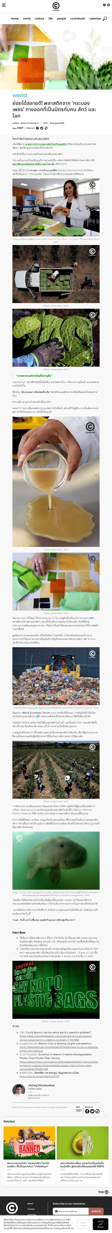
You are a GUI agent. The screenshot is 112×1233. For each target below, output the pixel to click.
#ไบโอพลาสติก (61, 1107)
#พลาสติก (37, 1107)
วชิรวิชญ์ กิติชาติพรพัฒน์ (29, 123)
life (51, 18)
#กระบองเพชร (27, 1107)
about (30, 1203)
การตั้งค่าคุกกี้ (83, 1224)
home (15, 18)
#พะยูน (45, 1107)
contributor (77, 18)
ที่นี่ (72, 1228)
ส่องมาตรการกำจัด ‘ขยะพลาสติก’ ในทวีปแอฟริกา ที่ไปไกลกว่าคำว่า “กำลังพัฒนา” (28, 1165)
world (26, 18)
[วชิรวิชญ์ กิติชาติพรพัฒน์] (18, 1090)
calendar (95, 18)
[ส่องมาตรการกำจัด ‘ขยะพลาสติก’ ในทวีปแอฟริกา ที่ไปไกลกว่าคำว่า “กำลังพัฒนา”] (29, 1143)
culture (39, 18)
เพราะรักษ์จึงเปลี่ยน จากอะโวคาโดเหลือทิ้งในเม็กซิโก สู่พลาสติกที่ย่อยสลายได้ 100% (82, 1165)
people (61, 18)
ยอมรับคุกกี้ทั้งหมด (100, 1224)
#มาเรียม (51, 1107)
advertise (31, 1215)
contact (31, 1209)
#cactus (16, 1107)
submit (96, 1211)
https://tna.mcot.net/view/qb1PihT (39, 1076)
